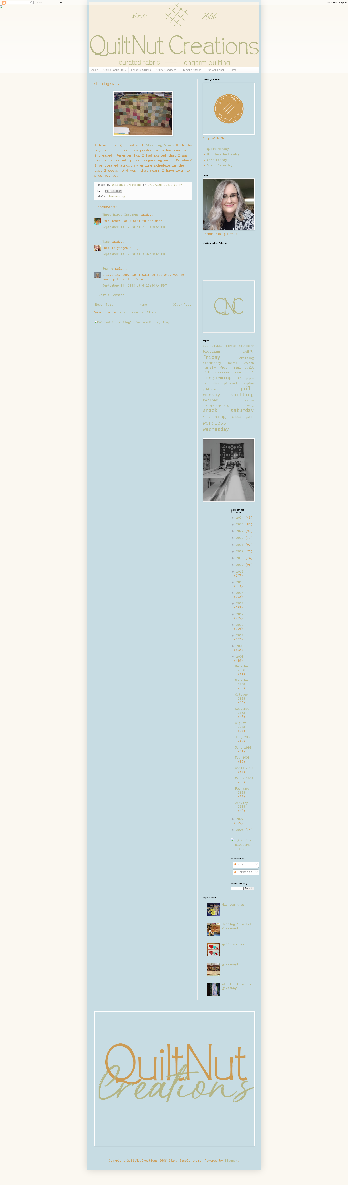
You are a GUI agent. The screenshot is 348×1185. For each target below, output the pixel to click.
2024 (240, 518)
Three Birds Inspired (120, 215)
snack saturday (228, 410)
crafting (246, 358)
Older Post (182, 304)
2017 (240, 565)
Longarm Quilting (141, 69)
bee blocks (213, 346)
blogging (211, 352)
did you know (233, 905)
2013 (239, 603)
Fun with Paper (215, 69)
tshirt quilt (243, 417)
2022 (240, 531)
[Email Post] (99, 191)
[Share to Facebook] (117, 191)
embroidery (212, 363)
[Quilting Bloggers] (242, 849)
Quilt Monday (218, 149)
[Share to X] (113, 191)
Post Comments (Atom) (138, 312)
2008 (239, 657)
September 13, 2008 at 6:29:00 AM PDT (134, 286)
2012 (239, 614)
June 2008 (243, 747)
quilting (242, 395)
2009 (239, 646)
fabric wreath (241, 363)
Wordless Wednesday (223, 154)
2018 (240, 558)
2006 (240, 830)
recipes (210, 401)
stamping (214, 417)
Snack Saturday (219, 165)
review (249, 400)
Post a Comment (111, 295)
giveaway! (230, 964)
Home (233, 69)
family (209, 368)
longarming (117, 196)
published (210, 389)
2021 (240, 538)
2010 (239, 635)
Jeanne (107, 268)
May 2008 (242, 758)
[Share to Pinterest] (120, 191)
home (237, 372)
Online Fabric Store (114, 69)
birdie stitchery (240, 346)
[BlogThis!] (110, 191)
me (239, 378)
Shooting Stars (160, 145)
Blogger (231, 1161)
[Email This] (106, 191)
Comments (244, 872)
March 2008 (244, 778)
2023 (240, 524)
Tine (106, 242)
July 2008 (243, 737)
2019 (240, 551)
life (249, 372)
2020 (240, 545)
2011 (239, 625)
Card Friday (217, 160)
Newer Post (104, 304)
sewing (249, 405)
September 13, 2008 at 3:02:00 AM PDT (134, 254)
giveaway (221, 372)
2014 (239, 593)
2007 (239, 819)
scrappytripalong (216, 405)
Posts (241, 864)
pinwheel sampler (239, 383)
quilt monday (233, 944)
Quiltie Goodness (166, 69)
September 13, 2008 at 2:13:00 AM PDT (134, 227)
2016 (239, 571)
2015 (239, 582)
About (94, 69)
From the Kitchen (191, 69)
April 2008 (244, 768)
